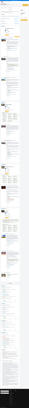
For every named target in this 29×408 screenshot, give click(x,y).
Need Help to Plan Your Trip (25, 5)
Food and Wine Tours (12, 402)
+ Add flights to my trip (16, 16)
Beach (10, 390)
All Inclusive (11, 397)
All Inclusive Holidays (12, 393)
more (10, 192)
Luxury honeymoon (11, 396)
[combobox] (24, 15)
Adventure (11, 391)
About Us (15, 390)
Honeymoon (11, 394)
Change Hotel (7, 173)
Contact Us (15, 391)
